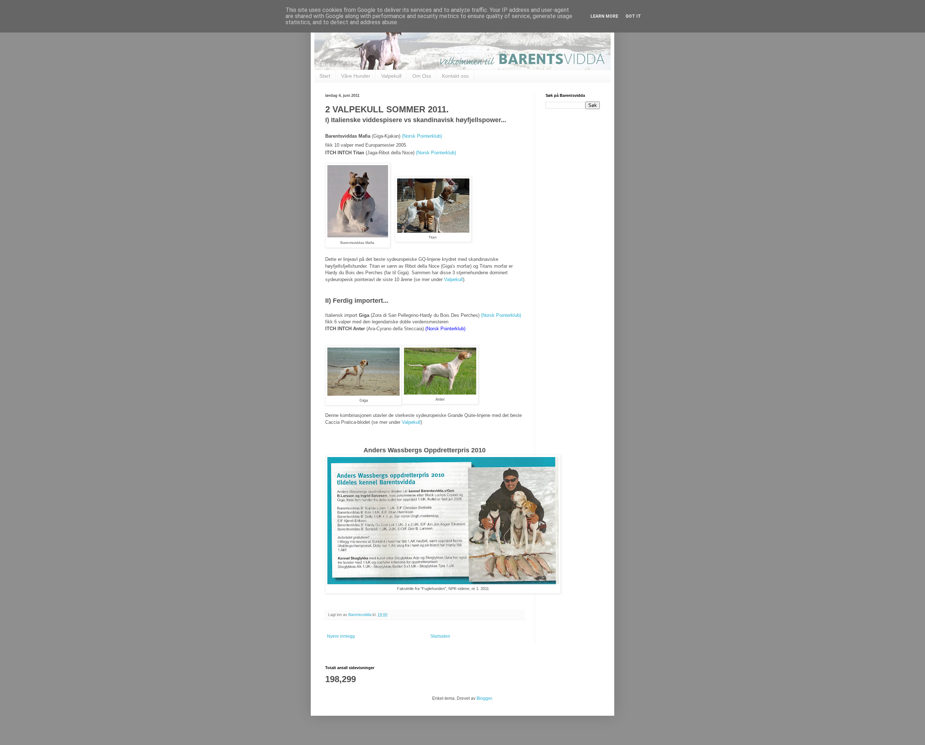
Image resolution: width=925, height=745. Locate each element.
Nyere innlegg (341, 636)
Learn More (604, 16)
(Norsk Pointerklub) (422, 136)
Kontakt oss (455, 76)
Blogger (484, 698)
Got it (633, 16)
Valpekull (391, 76)
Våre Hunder (355, 76)
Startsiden (440, 636)
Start (324, 76)
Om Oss (421, 76)
